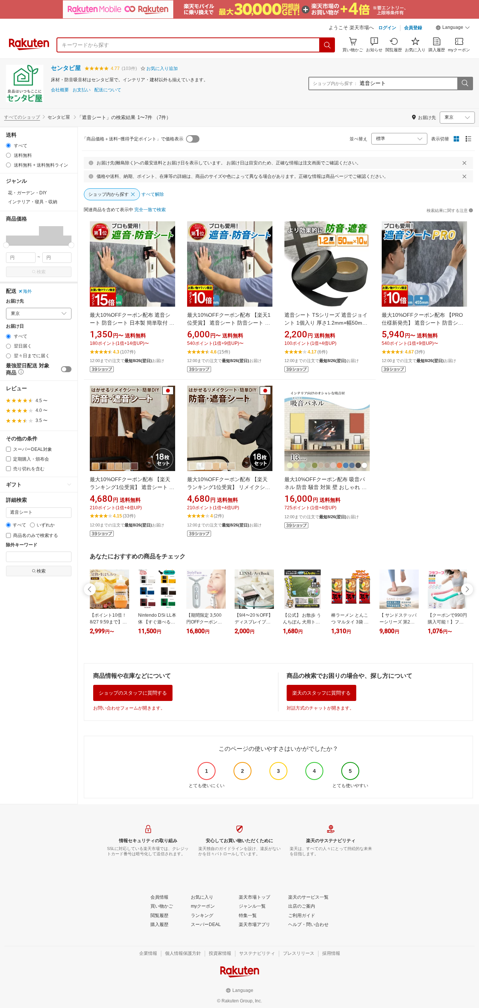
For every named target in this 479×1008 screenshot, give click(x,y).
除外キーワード (21, 545)
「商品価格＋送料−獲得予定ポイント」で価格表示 (132, 139)
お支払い (82, 90)
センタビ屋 (66, 68)
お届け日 (15, 326)
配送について (107, 90)
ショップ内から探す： (335, 83)
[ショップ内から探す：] (464, 83)
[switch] (66, 369)
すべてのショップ (22, 117)
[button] (453, 28)
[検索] (327, 44)
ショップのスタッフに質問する (133, 693)
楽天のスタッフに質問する (321, 693)
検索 (41, 271)
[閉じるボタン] (464, 163)
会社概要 (60, 90)
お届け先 (15, 301)
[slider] (6, 245)
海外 (27, 291)
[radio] (8, 145)
